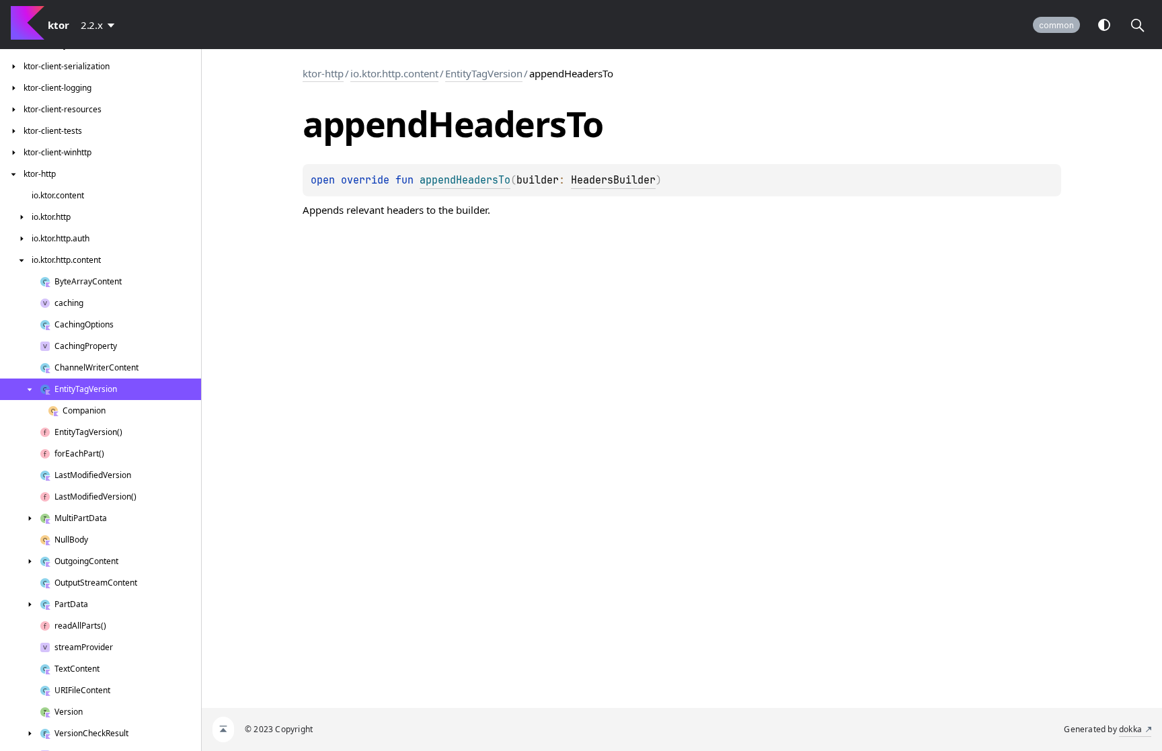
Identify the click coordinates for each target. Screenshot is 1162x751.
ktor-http (323, 73)
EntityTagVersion (483, 73)
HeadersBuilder (613, 180)
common (1056, 25)
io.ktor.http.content (394, 73)
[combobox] (100, 24)
